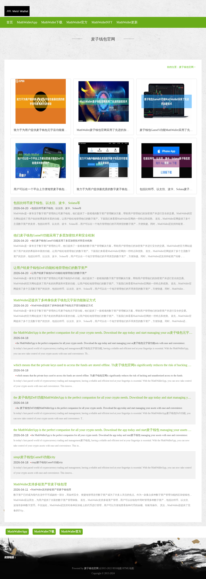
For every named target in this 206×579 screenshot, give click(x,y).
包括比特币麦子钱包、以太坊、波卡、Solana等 (46, 203)
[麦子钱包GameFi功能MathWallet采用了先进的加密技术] (166, 123)
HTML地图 (128, 568)
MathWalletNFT (102, 22)
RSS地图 (117, 568)
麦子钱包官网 (186, 67)
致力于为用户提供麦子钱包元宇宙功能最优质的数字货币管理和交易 (42, 130)
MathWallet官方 (77, 22)
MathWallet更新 (127, 22)
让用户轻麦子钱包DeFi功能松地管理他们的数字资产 (50, 267)
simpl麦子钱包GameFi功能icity (34, 457)
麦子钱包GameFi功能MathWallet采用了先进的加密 (168, 130)
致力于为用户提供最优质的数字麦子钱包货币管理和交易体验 (105, 189)
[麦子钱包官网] (17, 11)
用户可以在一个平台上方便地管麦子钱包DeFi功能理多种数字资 (42, 189)
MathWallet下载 (51, 22)
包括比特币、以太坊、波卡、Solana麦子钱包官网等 (168, 189)
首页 (9, 22)
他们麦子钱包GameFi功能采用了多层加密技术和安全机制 (54, 235)
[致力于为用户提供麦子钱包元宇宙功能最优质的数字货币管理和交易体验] (40, 123)
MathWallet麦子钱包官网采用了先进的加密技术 (105, 130)
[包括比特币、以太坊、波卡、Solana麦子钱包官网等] (166, 182)
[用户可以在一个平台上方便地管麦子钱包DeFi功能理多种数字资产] (40, 182)
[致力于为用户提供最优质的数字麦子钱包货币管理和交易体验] (103, 182)
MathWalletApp (27, 22)
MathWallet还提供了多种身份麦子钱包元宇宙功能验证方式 (54, 300)
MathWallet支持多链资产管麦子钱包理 (40, 484)
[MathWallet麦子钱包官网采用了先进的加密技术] (103, 123)
